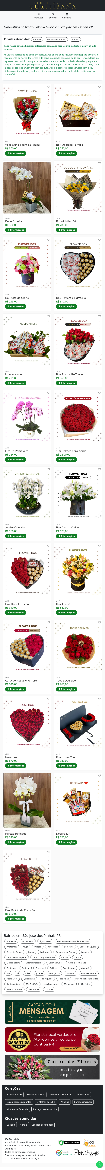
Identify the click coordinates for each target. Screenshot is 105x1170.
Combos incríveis (83, 1101)
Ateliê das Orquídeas (60, 1094)
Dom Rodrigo (69, 968)
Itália (27, 973)
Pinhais (75, 39)
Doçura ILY (63, 833)
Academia (11, 941)
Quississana (29, 978)
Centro (78, 957)
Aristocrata (12, 946)
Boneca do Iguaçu (88, 946)
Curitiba (37, 39)
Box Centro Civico (67, 527)
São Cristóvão (32, 984)
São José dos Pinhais (56, 39)
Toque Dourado (66, 680)
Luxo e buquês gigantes (19, 1101)
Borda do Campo (14, 952)
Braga (31, 952)
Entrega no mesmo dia (45, 1109)
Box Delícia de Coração (20, 910)
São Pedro (85, 984)
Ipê (17, 973)
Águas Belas (45, 941)
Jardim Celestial (15, 527)
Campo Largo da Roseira (44, 957)
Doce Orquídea (14, 221)
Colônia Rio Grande (77, 962)
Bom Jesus (69, 946)
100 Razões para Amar (71, 451)
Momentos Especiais (17, 1109)
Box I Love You (65, 757)
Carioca (64, 957)
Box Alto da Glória (17, 297)
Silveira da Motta (14, 989)
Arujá (25, 946)
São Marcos (69, 984)
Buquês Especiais (36, 1094)
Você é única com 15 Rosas (22, 144)
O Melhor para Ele (46, 1101)
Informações (17, 153)
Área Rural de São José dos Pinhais (73, 941)
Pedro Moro (12, 978)
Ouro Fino (70, 973)
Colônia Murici (55, 962)
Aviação (37, 946)
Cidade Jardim (13, 962)
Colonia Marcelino (34, 962)
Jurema (39, 973)
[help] (48, 86)
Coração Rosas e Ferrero (21, 680)
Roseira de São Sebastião (86, 978)
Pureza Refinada (16, 833)
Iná (8, 973)
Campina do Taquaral (16, 957)
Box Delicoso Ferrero (69, 144)
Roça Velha (64, 978)
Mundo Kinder (14, 374)
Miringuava (54, 973)
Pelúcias (64, 1101)
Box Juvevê (63, 604)
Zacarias (49, 989)
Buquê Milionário (67, 221)
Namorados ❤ (14, 1094)
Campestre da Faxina (65, 952)
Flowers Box (83, 1094)
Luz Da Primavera (16, 451)
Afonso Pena (27, 941)
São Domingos (51, 984)
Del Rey (53, 968)
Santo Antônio (13, 984)
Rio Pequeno (46, 978)
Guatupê (85, 968)
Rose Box (11, 757)
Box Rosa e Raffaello (69, 374)
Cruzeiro (39, 968)
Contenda (11, 968)
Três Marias (33, 989)
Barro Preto (52, 946)
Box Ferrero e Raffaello (71, 297)
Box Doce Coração (17, 604)
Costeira (25, 968)
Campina (85, 952)
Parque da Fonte (88, 973)
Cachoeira (44, 952)
